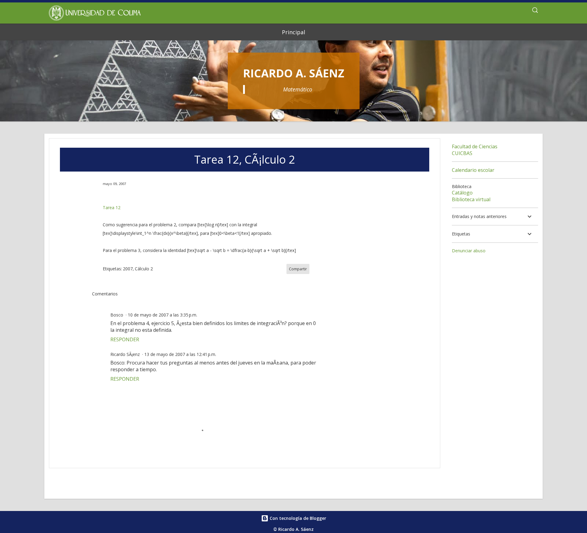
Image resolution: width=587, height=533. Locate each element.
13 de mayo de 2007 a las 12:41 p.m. (180, 354)
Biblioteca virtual (471, 199)
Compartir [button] (298, 269)
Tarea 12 (111, 207)
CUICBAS (462, 153)
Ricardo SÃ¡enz (125, 354)
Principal (293, 32)
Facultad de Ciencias (474, 146)
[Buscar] (535, 11)
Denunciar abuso (468, 251)
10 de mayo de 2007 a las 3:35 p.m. (162, 315)
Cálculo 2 (144, 269)
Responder (124, 339)
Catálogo (462, 192)
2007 (128, 269)
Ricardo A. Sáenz (293, 73)
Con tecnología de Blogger (297, 518)
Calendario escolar (473, 170)
